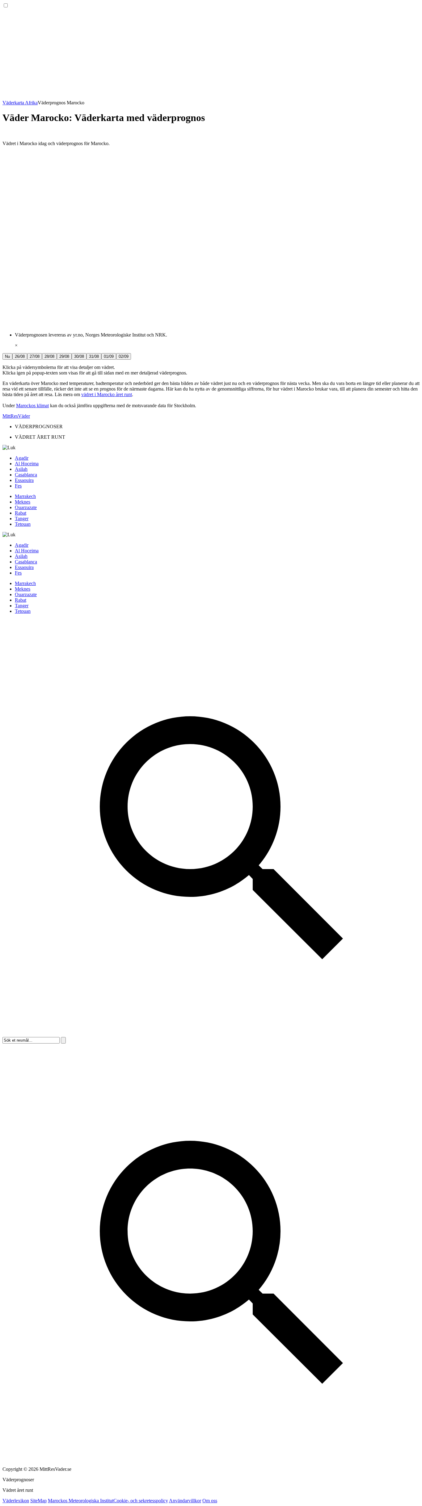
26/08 (20, 356)
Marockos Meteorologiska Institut (80, 1500)
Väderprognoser (18, 1479)
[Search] (211, 1034)
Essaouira (24, 480)
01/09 (109, 356)
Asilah (21, 469)
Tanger (21, 518)
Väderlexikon (15, 1500)
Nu (7, 356)
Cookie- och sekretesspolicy (140, 1500)
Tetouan (23, 524)
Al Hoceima (27, 463)
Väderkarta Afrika (20, 102)
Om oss (209, 1500)
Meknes (22, 501)
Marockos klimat (32, 405)
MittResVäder (16, 416)
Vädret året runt (17, 1490)
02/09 (124, 356)
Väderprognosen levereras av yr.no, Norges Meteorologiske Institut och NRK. (91, 334)
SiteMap (38, 1500)
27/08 (35, 356)
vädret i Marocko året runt (106, 394)
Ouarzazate (26, 507)
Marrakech (25, 496)
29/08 (64, 356)
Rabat (20, 513)
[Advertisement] (187, 52)
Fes (18, 485)
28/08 (49, 356)
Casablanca (26, 474)
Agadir (21, 458)
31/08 (94, 356)
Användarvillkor (185, 1500)
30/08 (79, 356)
